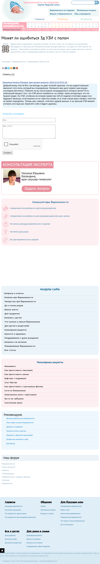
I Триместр (39, 19)
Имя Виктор (10, 444)
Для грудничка (12, 314)
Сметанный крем (13, 403)
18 (55, 27)
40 (92, 27)
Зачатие (5, 480)
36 (86, 27)
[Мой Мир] (14, 68)
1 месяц (30, 30)
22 (62, 27)
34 (82, 27)
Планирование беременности (19, 346)
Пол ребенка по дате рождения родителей (20, 517)
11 (45, 24)
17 (55, 24)
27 (72, 24)
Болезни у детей (13, 318)
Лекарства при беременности (20, 302)
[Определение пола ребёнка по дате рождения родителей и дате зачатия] (37, 219)
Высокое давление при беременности (20, 418)
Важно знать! (11, 310)
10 (42, 27)
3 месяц (46, 30)
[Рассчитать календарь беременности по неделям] (27, 227)
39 (92, 24)
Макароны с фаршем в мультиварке (19, 435)
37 (89, 24)
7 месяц (79, 30)
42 (96, 27)
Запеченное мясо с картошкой (20, 395)
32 (79, 27)
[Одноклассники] (11, 68)
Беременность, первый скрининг (16, 477)
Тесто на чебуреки (14, 399)
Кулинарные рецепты (15, 330)
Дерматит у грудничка (14, 427)
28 (72, 27)
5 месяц (62, 30)
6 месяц (70, 30)
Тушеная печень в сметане (16, 431)
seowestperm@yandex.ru (48, 561)
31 (79, 24)
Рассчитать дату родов (13, 510)
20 (59, 27)
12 (45, 27)
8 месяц (87, 30)
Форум (43, 506)
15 (52, 24)
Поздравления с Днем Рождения (38, 547)
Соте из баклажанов (15, 391)
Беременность (19, 62)
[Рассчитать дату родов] (16, 235)
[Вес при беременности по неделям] (21, 243)
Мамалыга (9, 366)
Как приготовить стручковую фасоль (23, 387)
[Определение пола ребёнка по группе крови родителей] (30, 211)
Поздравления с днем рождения (21, 338)
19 (59, 24)
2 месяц (38, 30)
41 (96, 24)
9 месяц (95, 30)
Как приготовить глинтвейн (18, 370)
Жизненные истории (48, 510)
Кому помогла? (8, 467)
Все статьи (10, 350)
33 (82, 24)
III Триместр (86, 19)
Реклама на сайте (9, 561)
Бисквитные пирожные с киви (17, 439)
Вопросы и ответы (14, 293)
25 (69, 24)
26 (69, 27)
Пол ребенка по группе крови (15, 514)
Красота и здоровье (15, 334)
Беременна (7, 483)
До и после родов (13, 306)
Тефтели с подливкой (15, 378)
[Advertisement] (50, 265)
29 (76, 24)
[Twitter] (8, 68)
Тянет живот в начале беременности (20, 423)
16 (52, 27)
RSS (18, 561)
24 (65, 27)
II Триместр (63, 19)
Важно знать (65, 510)
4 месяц (54, 30)
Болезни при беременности (18, 297)
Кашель (5, 470)
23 (65, 24)
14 (48, 27)
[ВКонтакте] (6, 68)
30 (76, 27)
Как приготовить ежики (16, 374)
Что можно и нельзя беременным (22, 322)
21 (62, 24)
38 (89, 27)
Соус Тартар (10, 383)
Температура (8, 474)
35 (86, 24)
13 (48, 24)
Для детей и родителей (16, 326)
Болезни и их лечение (15, 342)
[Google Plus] (16, 68)
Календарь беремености (13, 506)
